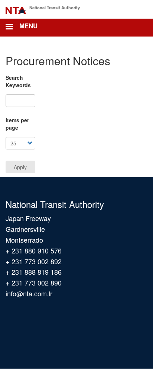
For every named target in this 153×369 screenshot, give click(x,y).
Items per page (17, 123)
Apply (20, 167)
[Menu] (9, 27)
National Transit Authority (54, 7)
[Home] (16, 9)
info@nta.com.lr (29, 293)
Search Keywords (18, 81)
